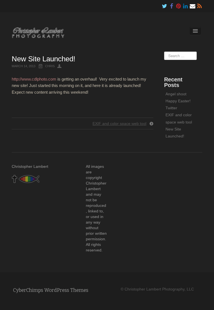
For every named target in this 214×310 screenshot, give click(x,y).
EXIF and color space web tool (119, 123)
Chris (50, 66)
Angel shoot (176, 94)
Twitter (171, 108)
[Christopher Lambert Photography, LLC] (38, 32)
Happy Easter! (178, 101)
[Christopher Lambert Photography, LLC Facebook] (171, 5)
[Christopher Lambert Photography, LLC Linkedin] (185, 5)
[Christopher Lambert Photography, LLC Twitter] (164, 5)
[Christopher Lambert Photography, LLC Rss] (199, 5)
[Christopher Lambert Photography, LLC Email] (192, 5)
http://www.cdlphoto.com (34, 79)
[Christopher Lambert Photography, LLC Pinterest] (178, 5)
